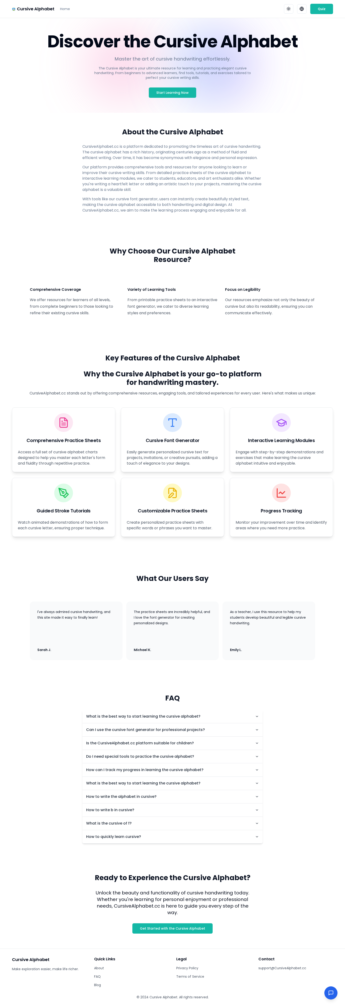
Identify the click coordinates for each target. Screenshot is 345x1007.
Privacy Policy (187, 968)
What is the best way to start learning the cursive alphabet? (143, 716)
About (99, 968)
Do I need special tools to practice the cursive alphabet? (140, 756)
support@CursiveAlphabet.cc (282, 968)
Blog (97, 985)
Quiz (322, 9)
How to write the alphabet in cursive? (121, 796)
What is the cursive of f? (109, 823)
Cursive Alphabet (35, 9)
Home (65, 9)
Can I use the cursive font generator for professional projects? (145, 729)
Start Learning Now (172, 92)
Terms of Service (190, 976)
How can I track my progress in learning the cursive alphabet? (144, 769)
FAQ (97, 976)
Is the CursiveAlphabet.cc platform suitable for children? (140, 743)
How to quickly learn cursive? (113, 836)
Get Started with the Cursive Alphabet (172, 928)
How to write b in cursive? (110, 810)
